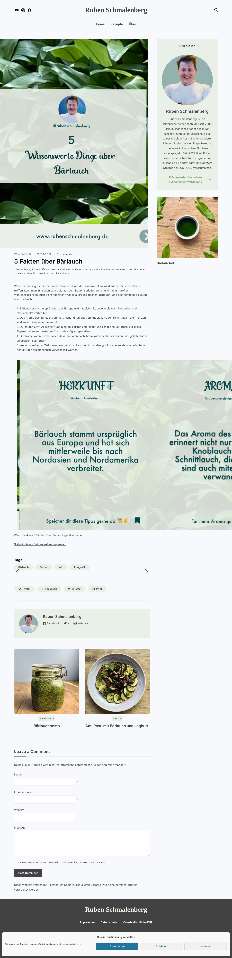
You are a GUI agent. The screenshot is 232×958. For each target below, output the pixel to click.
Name (18, 774)
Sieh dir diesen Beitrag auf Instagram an (40, 544)
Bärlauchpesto (47, 726)
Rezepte (117, 24)
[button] (17, 571)
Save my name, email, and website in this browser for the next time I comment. (61, 862)
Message (19, 827)
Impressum (87, 922)
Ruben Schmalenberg (116, 10)
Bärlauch (104, 294)
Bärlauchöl (165, 263)
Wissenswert (22, 254)
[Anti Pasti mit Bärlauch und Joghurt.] (117, 681)
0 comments (64, 254)
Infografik (80, 567)
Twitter (26, 588)
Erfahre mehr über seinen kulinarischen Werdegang (185, 180)
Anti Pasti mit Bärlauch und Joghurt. (117, 726)
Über (132, 24)
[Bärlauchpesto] (46, 681)
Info (61, 567)
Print (99, 588)
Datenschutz (109, 922)
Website (19, 810)
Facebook (51, 588)
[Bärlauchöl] (187, 198)
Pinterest (76, 588)
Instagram (83, 623)
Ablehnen (161, 946)
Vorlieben (205, 946)
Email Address (23, 792)
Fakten (44, 567)
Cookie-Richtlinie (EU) (137, 922)
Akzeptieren (117, 946)
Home (100, 24)
